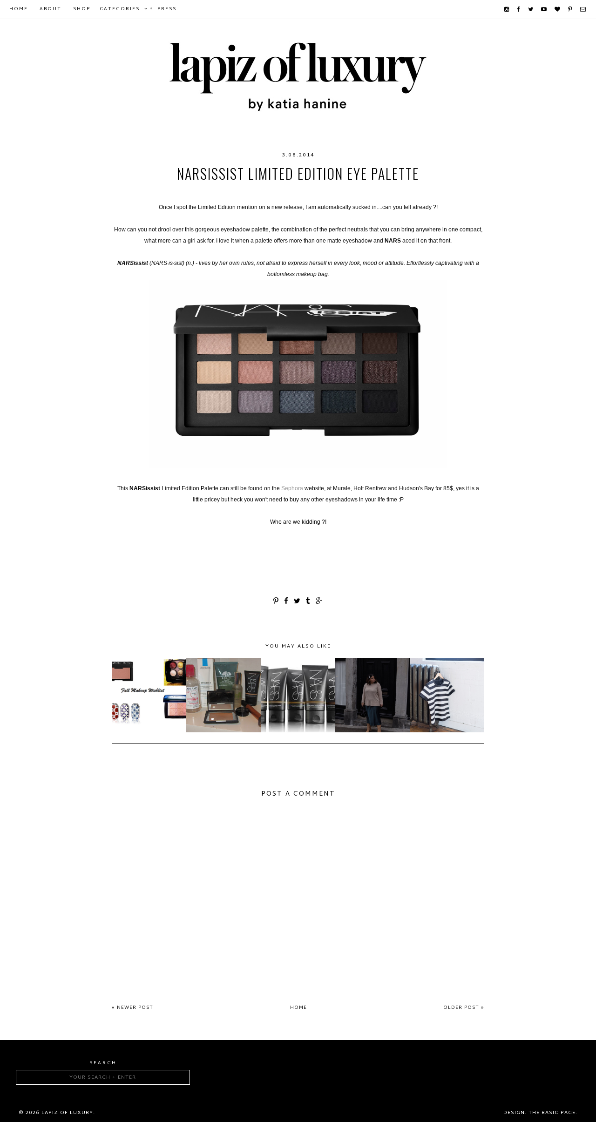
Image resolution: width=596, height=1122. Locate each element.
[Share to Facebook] (286, 601)
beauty (128, 192)
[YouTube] (544, 9)
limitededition (227, 192)
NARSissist (394, 192)
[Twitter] (531, 9)
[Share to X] (297, 601)
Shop (81, 9)
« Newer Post (132, 1007)
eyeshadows (171, 192)
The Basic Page (552, 1112)
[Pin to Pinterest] (276, 601)
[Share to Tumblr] (308, 601)
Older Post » (463, 1007)
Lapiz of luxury (67, 1112)
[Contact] (583, 9)
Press (166, 9)
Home (18, 9)
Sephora (292, 488)
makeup (274, 192)
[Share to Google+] (319, 601)
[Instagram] (507, 9)
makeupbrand (319, 192)
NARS (358, 192)
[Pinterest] (570, 9)
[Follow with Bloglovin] (558, 9)
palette (435, 192)
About (50, 9)
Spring (468, 192)
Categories (120, 9)
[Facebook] (519, 9)
